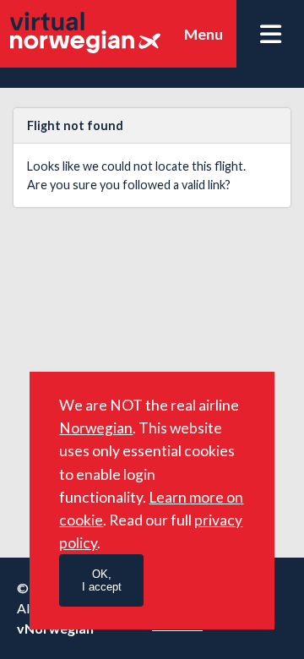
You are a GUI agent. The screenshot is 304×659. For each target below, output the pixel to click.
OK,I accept (102, 580)
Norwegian (96, 428)
